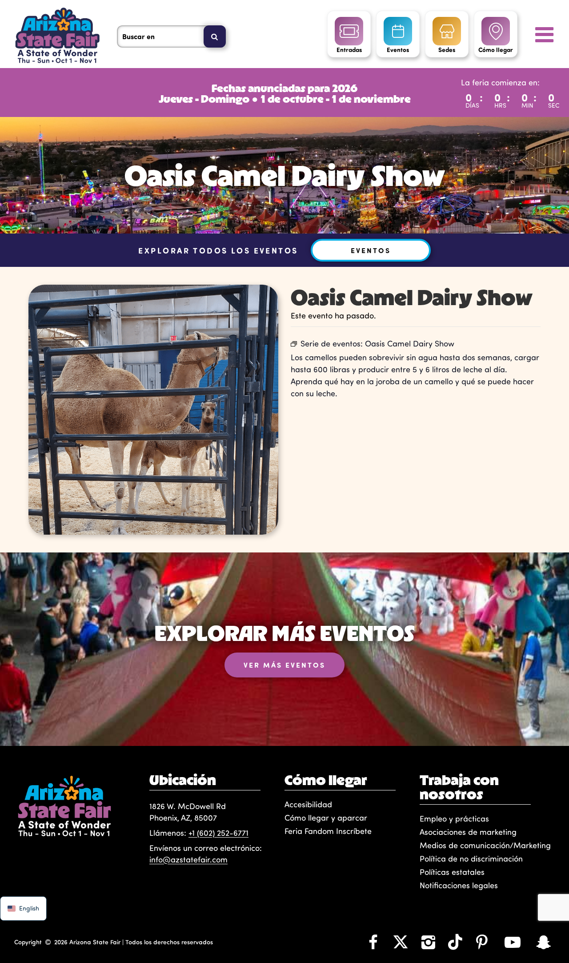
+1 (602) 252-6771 (218, 833)
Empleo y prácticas (454, 818)
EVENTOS (371, 250)
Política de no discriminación (471, 858)
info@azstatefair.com (188, 859)
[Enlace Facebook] (373, 941)
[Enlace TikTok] (455, 941)
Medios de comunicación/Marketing (485, 845)
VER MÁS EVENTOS (284, 664)
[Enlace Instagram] (428, 941)
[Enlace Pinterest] (482, 941)
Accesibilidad (308, 804)
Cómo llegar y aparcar (325, 817)
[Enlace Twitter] (401, 941)
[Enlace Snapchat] (544, 941)
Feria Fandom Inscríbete (328, 831)
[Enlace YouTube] (512, 941)
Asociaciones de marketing (468, 832)
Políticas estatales (452, 872)
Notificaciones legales (459, 885)
